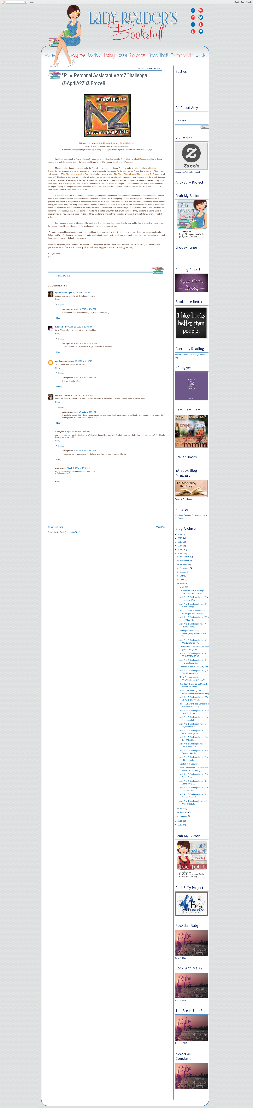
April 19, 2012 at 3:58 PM (85, 412)
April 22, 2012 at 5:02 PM (85, 450)
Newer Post (53, 527)
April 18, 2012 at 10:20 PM (85, 343)
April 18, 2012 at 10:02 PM (80, 327)
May (182, 583)
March (183, 808)
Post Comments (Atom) (70, 532)
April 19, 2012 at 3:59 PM (85, 378)
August (183, 572)
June (182, 580)
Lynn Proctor (61, 292)
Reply (57, 299)
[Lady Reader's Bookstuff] (192, 229)
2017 (180, 534)
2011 (180, 821)
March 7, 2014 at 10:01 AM (78, 468)
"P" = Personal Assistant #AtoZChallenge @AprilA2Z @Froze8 (104, 79)
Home (60, 527)
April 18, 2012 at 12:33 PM (79, 292)
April (182, 587)
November (184, 560)
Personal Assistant (63, 474)
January (184, 816)
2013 (180, 550)
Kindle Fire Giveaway (189, 764)
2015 (180, 542)
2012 (180, 553)
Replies (61, 305)
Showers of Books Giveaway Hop (194, 667)
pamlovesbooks (62, 361)
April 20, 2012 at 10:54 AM (78, 432)
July (182, 576)
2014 (180, 546)
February (184, 812)
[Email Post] (68, 276)
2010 (180, 825)
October (184, 564)
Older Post (160, 527)
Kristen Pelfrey (62, 327)
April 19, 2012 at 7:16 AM (81, 361)
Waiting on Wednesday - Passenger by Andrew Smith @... (193, 633)
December (184, 557)
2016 (180, 538)
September (185, 568)
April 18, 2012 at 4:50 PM (85, 309)
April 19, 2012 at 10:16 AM (82, 395)
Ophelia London (62, 395)
